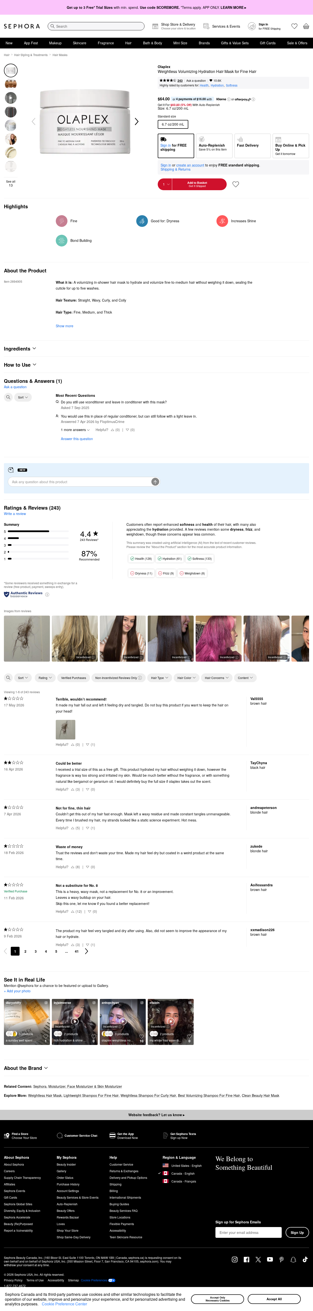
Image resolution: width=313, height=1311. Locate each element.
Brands (204, 42)
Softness (231, 85)
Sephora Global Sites (18, 1204)
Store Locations (120, 1217)
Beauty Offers (66, 1210)
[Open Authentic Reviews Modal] (47, 594)
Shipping (116, 1184)
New (9, 42)
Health (204, 85)
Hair (128, 42)
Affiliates (9, 1184)
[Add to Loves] (236, 184)
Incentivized (83, 657)
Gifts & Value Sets (235, 42)
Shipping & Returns (175, 169)
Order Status (65, 1177)
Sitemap (73, 1280)
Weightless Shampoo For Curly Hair (148, 1095)
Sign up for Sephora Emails (238, 1222)
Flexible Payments (122, 1224)
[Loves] (294, 26)
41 (77, 951)
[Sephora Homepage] (22, 26)
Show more (64, 325)
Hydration (217, 85)
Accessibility (118, 1230)
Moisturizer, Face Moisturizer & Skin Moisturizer (85, 1086)
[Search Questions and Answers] (8, 397)
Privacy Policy (13, 1280)
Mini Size (180, 42)
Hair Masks (60, 55)
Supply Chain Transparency (22, 1177)
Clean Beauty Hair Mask (260, 1095)
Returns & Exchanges (124, 1171)
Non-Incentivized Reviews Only (116, 678)
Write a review (15, 513)
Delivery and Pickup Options (128, 1177)
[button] (40, 1304)
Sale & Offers (297, 42)
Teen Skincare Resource (126, 1237)
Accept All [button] (274, 1299)
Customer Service (121, 1164)
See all (10, 183)
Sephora (39, 1086)
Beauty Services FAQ (123, 1210)
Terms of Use (35, 1280)
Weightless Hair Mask (45, 1095)
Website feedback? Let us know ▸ (156, 1114)
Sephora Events (14, 1191)
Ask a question (196, 80)
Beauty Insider (66, 1164)
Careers (9, 1171)
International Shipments (125, 1197)
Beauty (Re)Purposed (18, 1224)
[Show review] (27, 639)
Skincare (79, 42)
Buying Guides (119, 1204)
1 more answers (73, 429)
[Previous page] (5, 951)
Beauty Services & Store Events (78, 1197)
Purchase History (68, 1184)
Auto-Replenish (67, 1204)
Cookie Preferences (94, 1280)
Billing (114, 1191)
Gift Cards (268, 42)
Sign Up (297, 1232)
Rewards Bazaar (68, 1217)
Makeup (55, 42)
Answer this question (77, 438)
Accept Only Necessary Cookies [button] (218, 1299)
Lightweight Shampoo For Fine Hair (91, 1095)
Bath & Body (152, 42)
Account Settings (68, 1191)
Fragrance (106, 42)
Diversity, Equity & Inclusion (22, 1210)
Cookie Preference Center (64, 1303)
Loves (61, 1224)
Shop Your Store (67, 1230)
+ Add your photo (17, 991)
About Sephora (14, 1164)
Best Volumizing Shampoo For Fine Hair (209, 1095)
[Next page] (86, 951)
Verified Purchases (73, 678)
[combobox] (96, 26)
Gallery (61, 1171)
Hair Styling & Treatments (31, 55)
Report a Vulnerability (18, 1230)
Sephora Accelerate (17, 1217)
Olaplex (164, 67)
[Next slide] (136, 122)
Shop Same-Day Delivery (73, 1237)
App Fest (31, 42)
